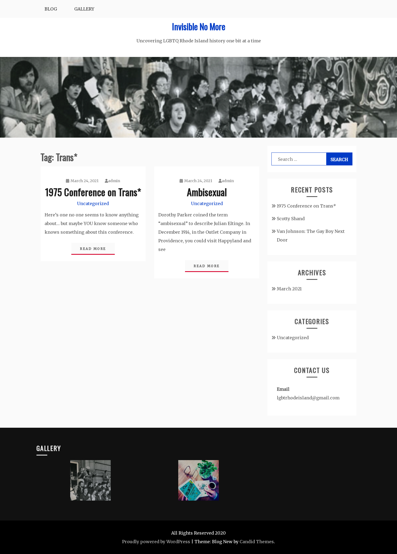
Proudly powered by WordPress (156, 541)
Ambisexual (207, 192)
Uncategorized (93, 203)
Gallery (84, 9)
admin (114, 180)
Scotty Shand (291, 218)
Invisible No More (198, 26)
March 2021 (289, 288)
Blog (51, 9)
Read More (93, 249)
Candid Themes (257, 541)
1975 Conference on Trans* (93, 192)
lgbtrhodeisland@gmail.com (308, 397)
